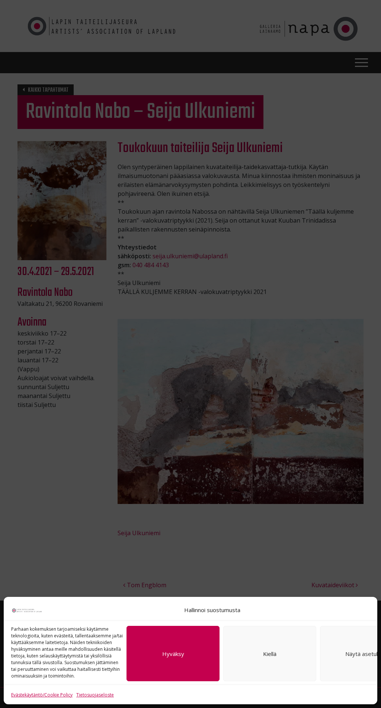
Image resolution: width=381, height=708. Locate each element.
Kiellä (269, 653)
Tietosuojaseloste (95, 695)
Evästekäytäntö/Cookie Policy (42, 695)
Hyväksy (173, 653)
